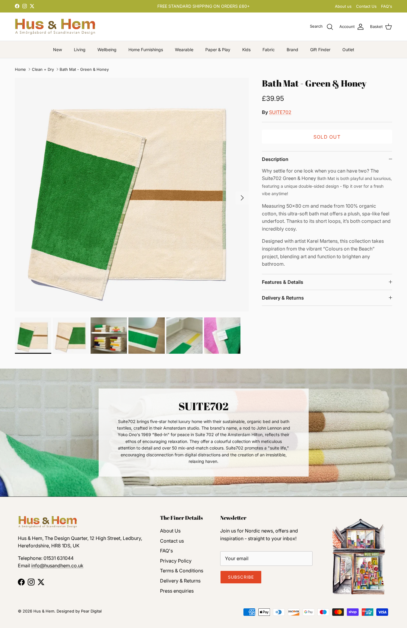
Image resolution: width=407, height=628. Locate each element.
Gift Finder (320, 49)
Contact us (172, 541)
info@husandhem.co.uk (57, 566)
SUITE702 (280, 112)
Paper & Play (217, 49)
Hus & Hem (43, 611)
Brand (292, 49)
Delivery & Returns (283, 298)
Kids (246, 49)
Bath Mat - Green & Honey (84, 69)
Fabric (268, 49)
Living (80, 49)
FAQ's (386, 6)
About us (343, 6)
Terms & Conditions (181, 571)
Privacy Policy (176, 561)
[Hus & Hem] (55, 26)
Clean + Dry (43, 69)
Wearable (184, 49)
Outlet (348, 49)
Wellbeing (106, 49)
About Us (170, 531)
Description (275, 159)
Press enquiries (177, 591)
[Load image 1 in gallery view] (132, 194)
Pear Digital (91, 611)
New (57, 49)
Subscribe (241, 577)
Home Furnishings (145, 49)
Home (20, 69)
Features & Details (282, 282)
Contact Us (366, 6)
